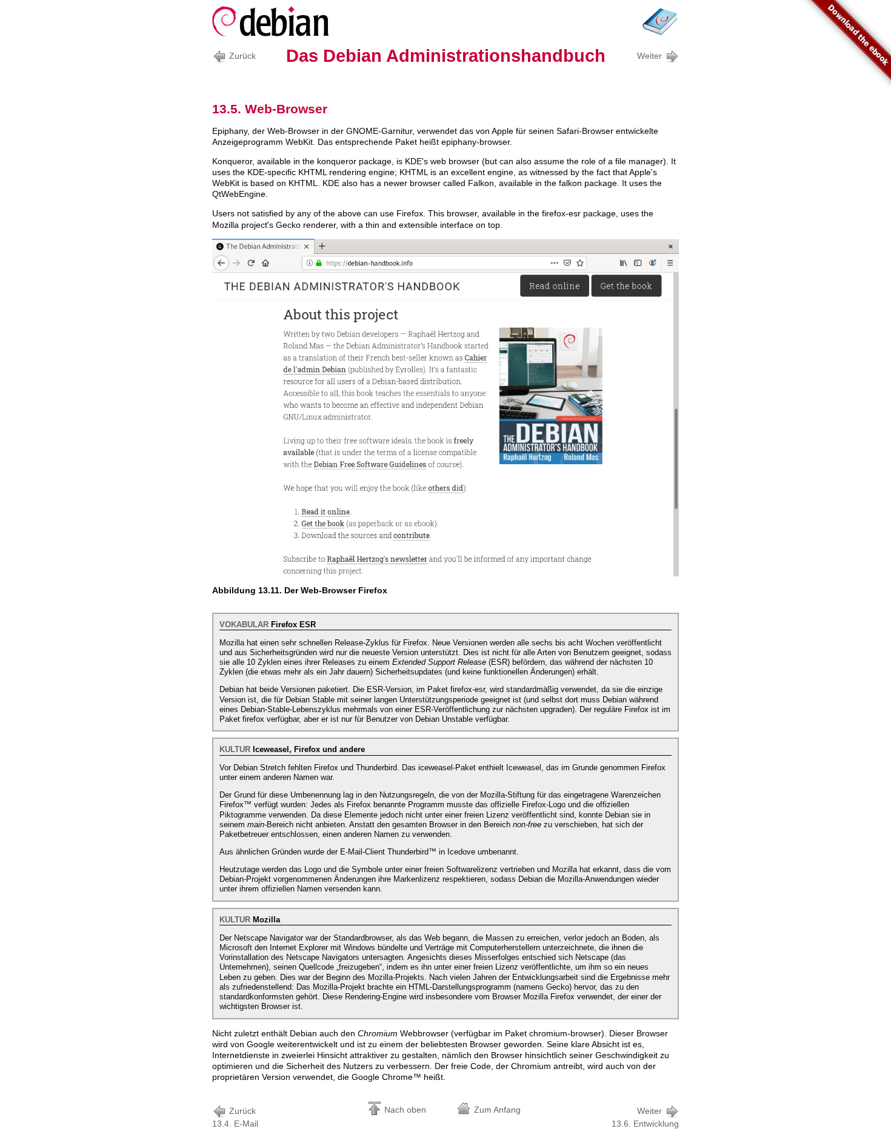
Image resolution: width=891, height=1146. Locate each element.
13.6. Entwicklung (645, 1117)
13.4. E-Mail (235, 1117)
